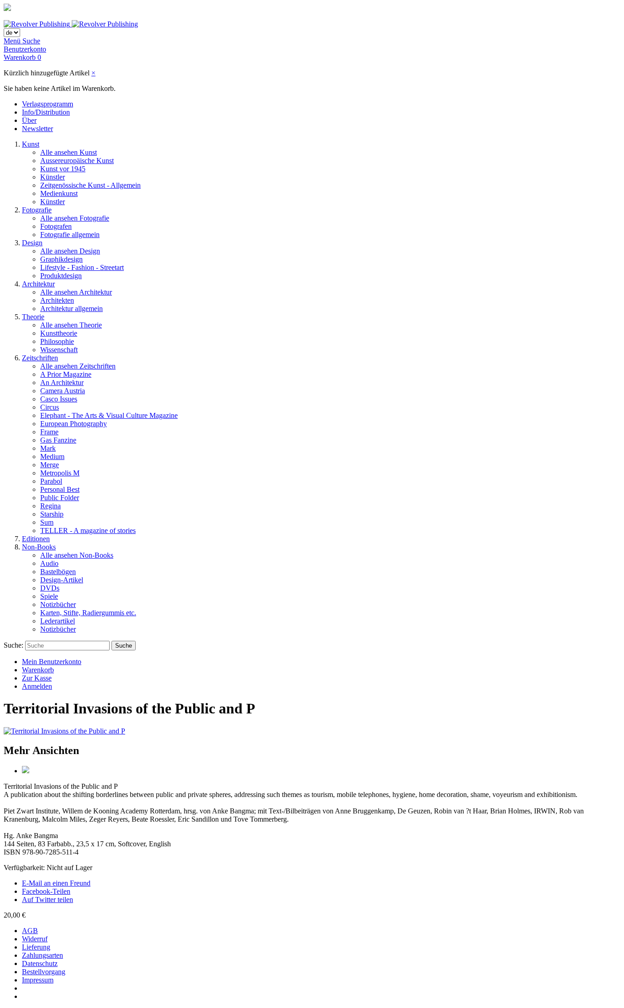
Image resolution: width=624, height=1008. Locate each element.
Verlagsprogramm (47, 104)
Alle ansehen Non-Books (76, 555)
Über (29, 120)
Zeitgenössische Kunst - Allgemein (90, 185)
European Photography (73, 423)
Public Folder (59, 497)
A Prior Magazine (65, 374)
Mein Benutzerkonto (51, 661)
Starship (51, 514)
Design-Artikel (61, 580)
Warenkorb (38, 670)
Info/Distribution (46, 112)
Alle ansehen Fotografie (74, 218)
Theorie (33, 317)
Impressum (37, 980)
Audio (49, 563)
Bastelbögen (58, 571)
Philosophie (57, 341)
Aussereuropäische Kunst (77, 160)
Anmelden (37, 686)
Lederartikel (57, 621)
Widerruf (35, 939)
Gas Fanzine (58, 440)
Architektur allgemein (71, 308)
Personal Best (59, 489)
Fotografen (56, 226)
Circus (49, 407)
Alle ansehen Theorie (71, 325)
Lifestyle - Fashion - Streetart (82, 267)
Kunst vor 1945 (62, 169)
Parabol (51, 481)
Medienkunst (59, 193)
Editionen (36, 539)
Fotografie (37, 210)
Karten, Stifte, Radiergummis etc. (88, 613)
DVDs (49, 588)
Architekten (57, 300)
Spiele (49, 596)
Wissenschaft (59, 350)
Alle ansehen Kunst (68, 152)
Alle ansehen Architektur (76, 292)
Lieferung (36, 947)
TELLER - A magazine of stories (88, 530)
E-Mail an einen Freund (56, 883)
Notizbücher (58, 604)
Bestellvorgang (43, 972)
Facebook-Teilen (46, 891)
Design (32, 243)
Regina (50, 506)
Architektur (38, 284)
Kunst (30, 144)
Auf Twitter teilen (47, 899)
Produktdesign (61, 276)
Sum (46, 522)
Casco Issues (58, 399)
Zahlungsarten (42, 955)
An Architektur (62, 382)
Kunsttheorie (58, 333)
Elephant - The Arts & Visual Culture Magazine (109, 415)
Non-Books (39, 547)
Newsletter (37, 128)
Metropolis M (59, 473)
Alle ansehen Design (70, 251)
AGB (30, 930)
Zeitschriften (40, 358)
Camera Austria (62, 391)
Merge (49, 465)
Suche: (13, 645)
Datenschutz (40, 963)
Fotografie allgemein (70, 234)
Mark (48, 448)
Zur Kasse (37, 678)
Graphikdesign (61, 259)
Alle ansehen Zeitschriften (78, 366)
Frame (49, 432)
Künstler (52, 177)
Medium (52, 456)
